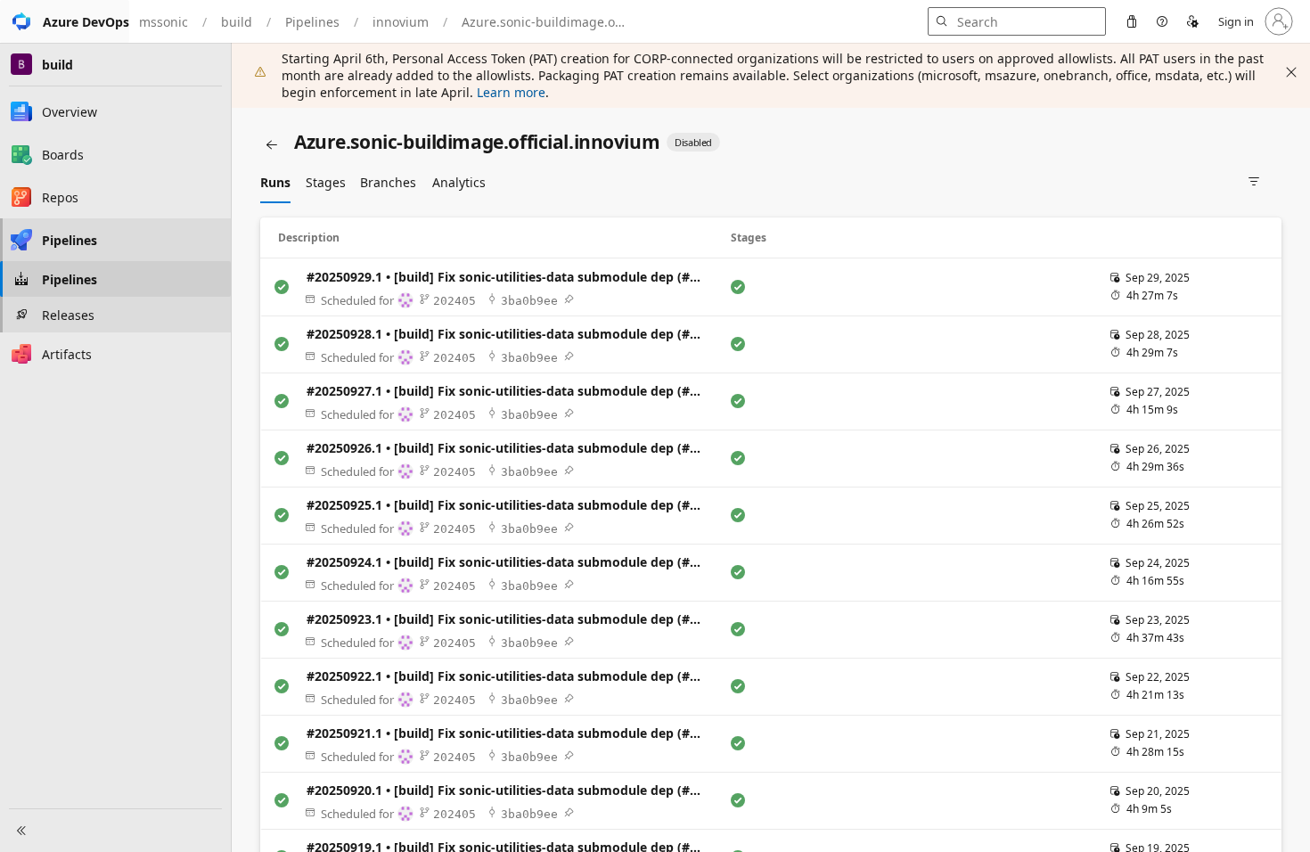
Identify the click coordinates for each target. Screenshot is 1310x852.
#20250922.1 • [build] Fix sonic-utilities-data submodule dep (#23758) (509, 676)
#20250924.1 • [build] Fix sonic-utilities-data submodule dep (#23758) (509, 561)
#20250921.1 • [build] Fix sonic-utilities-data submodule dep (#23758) (509, 733)
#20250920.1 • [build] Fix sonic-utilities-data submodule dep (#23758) (509, 790)
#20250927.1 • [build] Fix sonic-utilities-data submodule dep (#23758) (509, 390)
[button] (64, 21)
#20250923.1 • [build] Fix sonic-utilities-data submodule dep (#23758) (509, 618)
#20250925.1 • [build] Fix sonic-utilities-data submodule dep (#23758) (509, 504)
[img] (569, 299)
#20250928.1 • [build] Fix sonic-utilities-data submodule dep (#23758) (509, 333)
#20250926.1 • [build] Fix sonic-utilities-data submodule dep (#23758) (509, 447)
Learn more (511, 92)
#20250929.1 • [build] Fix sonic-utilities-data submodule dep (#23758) (509, 276)
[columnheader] (493, 237)
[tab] (275, 181)
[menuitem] (1132, 21)
